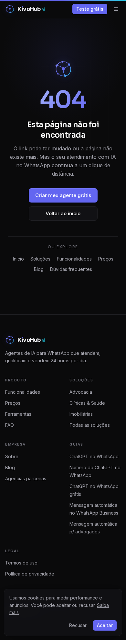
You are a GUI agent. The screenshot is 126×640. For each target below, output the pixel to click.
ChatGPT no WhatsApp (94, 456)
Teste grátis (89, 9)
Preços (105, 259)
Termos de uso (21, 562)
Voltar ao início (63, 213)
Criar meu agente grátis (63, 195)
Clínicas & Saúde (87, 403)
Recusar (78, 625)
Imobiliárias (81, 414)
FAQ (9, 425)
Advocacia (80, 392)
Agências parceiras (25, 478)
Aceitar (105, 625)
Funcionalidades (74, 259)
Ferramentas (18, 414)
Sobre (11, 456)
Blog (39, 269)
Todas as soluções (89, 425)
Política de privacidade (29, 573)
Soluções (40, 259)
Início (18, 259)
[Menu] (116, 9)
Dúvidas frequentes (71, 269)
